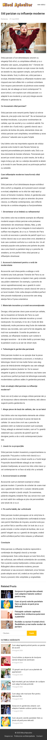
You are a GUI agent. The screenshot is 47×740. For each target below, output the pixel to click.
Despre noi (9, 736)
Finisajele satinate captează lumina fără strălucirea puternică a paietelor (30, 614)
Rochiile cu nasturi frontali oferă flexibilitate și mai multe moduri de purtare (30, 624)
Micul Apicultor (26, 733)
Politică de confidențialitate (24, 736)
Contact (39, 736)
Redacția (4, 19)
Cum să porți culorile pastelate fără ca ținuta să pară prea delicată (29, 604)
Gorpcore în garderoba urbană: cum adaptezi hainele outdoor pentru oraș (29, 594)
